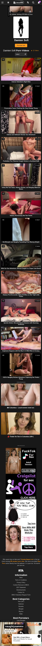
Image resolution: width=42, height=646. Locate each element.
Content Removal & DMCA (21, 585)
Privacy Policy (21, 582)
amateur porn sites (18, 561)
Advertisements (21, 590)
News (21, 577)
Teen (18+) (21, 601)
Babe (21, 614)
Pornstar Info (21, 45)
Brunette (21, 606)
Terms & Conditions (21, 580)
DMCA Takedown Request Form (21, 595)
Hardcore (21, 604)
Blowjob (21, 609)
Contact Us (21, 592)
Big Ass (21, 611)
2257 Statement (21, 587)
